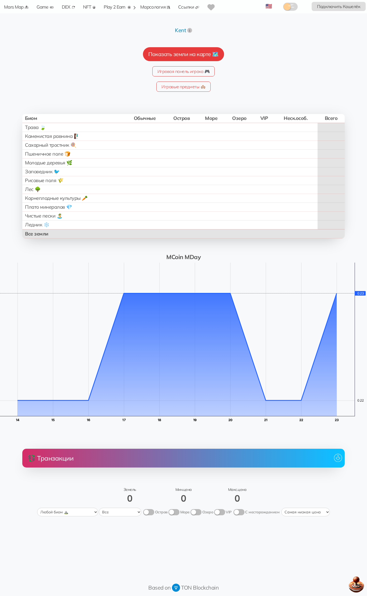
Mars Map (13, 7)
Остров (161, 512)
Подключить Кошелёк (338, 6)
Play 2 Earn (115, 7)
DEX (66, 7)
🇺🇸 (268, 6)
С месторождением (262, 512)
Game (42, 7)
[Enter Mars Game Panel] (356, 584)
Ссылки (186, 7)
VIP (229, 512)
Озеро (207, 512)
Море (185, 512)
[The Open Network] (176, 587)
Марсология (152, 7)
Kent (180, 30)
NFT (87, 7)
